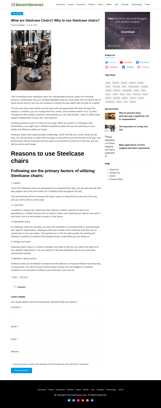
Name (14, 326)
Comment (16, 307)
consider (144, 86)
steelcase (23, 277)
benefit (140, 83)
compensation (133, 86)
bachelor (132, 83)
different (117, 90)
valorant (133, 102)
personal (116, 98)
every (143, 90)
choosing (116, 86)
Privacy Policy (116, 179)
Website (15, 351)
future (108, 94)
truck (125, 102)
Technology (17, 13)
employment (127, 90)
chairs (14, 277)
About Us (114, 169)
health (115, 94)
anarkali (124, 83)
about (108, 83)
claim (124, 86)
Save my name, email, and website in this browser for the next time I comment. (51, 364)
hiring (122, 94)
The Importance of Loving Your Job (133, 128)
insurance (136, 94)
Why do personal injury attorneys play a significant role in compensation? (134, 116)
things (119, 102)
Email (14, 339)
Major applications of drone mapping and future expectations (134, 146)
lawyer (145, 94)
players (125, 98)
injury (129, 94)
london (108, 98)
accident (116, 83)
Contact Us (115, 173)
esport (136, 90)
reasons (133, 98)
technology (110, 102)
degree (108, 90)
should (140, 98)
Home (112, 176)
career (108, 86)
